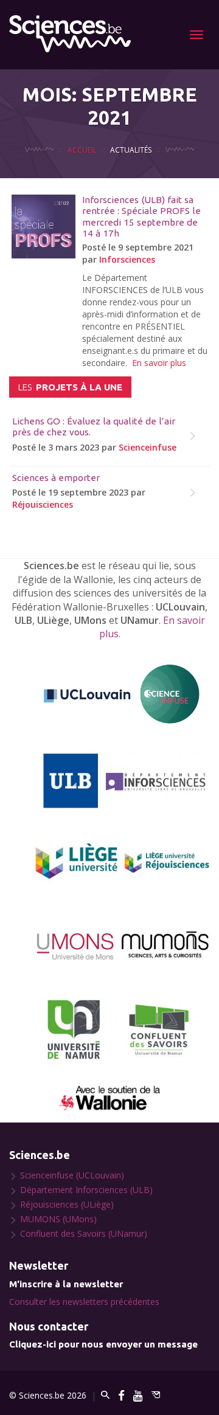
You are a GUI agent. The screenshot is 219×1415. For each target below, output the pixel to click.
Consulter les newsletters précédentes (84, 1301)
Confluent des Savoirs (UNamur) (83, 1233)
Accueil (82, 149)
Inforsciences (127, 259)
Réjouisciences (42, 504)
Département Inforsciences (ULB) (86, 1189)
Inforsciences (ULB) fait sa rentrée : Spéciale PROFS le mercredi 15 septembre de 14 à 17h (141, 216)
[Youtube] (138, 1395)
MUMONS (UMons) (58, 1219)
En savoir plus (159, 362)
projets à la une (70, 387)
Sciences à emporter (56, 477)
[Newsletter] (155, 1395)
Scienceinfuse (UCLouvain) (72, 1175)
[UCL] (121, 694)
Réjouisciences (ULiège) (67, 1204)
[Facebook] (121, 1395)
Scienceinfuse (147, 447)
